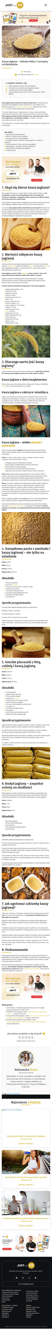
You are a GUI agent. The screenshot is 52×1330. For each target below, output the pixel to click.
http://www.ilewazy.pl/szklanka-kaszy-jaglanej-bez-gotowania (26, 1022)
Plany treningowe (7, 1296)
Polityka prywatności (32, 1313)
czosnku (16, 698)
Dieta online (5, 1298)
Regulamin (29, 1315)
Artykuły (28, 1305)
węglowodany (11, 266)
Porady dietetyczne (32, 1297)
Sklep (3, 1302)
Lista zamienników (32, 1293)
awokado (15, 585)
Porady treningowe (32, 1299)
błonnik (31, 266)
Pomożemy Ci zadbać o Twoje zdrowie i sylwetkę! (26, 1136)
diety (3, 386)
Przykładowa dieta (7, 1307)
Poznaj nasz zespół (32, 1291)
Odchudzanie (6, 1300)
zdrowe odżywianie (14, 1093)
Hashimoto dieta (7, 1309)
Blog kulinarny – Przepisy (10, 1305)
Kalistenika (5, 1313)
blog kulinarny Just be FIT (16, 506)
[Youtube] (35, 1278)
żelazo (4, 109)
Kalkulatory (5, 1317)
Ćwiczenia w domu (32, 1295)
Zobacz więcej (25, 1143)
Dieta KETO (5, 1315)
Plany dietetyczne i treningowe (11, 1290)
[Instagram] (22, 1278)
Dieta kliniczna (6, 1311)
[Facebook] (16, 1278)
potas (7, 311)
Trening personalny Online (10, 1292)
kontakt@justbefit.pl (27, 1284)
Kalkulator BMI (30, 1309)
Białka (46, 266)
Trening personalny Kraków (10, 1294)
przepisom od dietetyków (32, 969)
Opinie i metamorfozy (33, 1307)
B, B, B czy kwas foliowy (23, 107)
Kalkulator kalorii (31, 1311)
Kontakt (28, 1317)
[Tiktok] (29, 1278)
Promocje (29, 1301)
